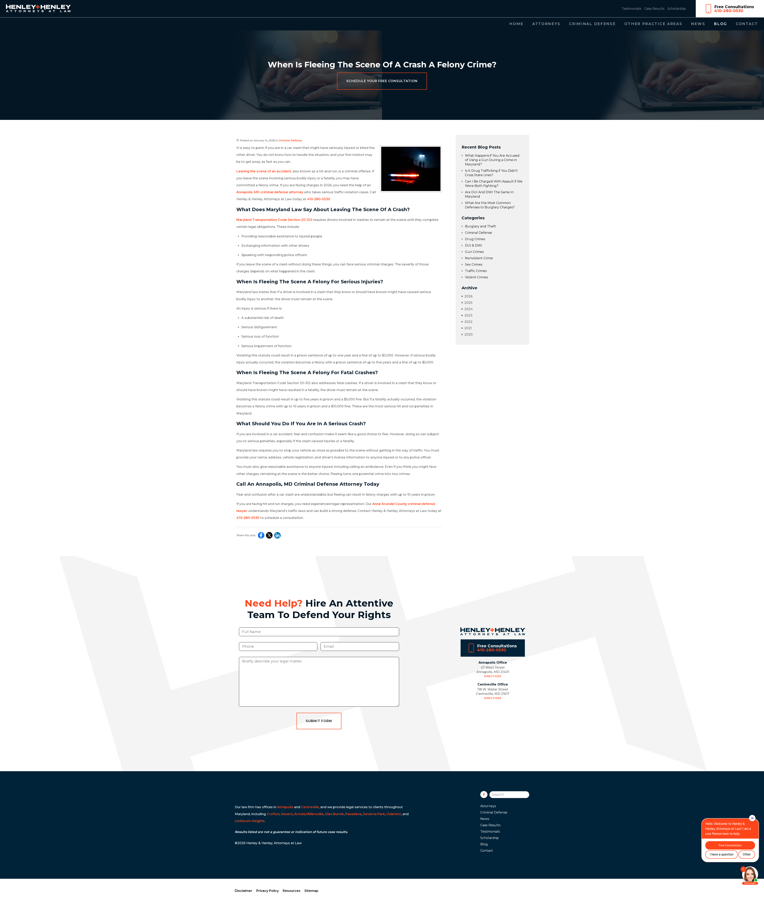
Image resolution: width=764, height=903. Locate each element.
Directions (492, 676)
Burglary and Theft (480, 226)
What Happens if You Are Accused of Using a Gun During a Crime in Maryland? (492, 160)
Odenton (393, 814)
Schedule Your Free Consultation (382, 81)
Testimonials (631, 9)
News (698, 24)
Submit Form (319, 721)
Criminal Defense (592, 24)
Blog (720, 24)
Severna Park (374, 814)
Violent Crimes (476, 277)
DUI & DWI (473, 245)
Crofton (273, 814)
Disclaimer (243, 891)
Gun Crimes (474, 252)
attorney (296, 192)
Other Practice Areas (653, 24)
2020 (467, 334)
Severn (287, 814)
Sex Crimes (473, 264)
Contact (747, 24)
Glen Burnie (334, 814)
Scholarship (676, 9)
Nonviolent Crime (479, 258)
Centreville (310, 807)
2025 (467, 303)
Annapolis (285, 807)
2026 (467, 296)
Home (516, 24)
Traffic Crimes (476, 271)
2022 (467, 322)
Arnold (299, 814)
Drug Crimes (475, 239)
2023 (467, 315)
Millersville (315, 814)
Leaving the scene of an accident (263, 171)
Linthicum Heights (250, 821)
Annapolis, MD (248, 192)
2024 (467, 309)
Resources (291, 891)
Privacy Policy (267, 891)
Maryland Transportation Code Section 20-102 (274, 220)
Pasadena (353, 814)
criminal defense (274, 192)
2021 (467, 328)
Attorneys (546, 24)
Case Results (654, 9)
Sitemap (311, 891)
